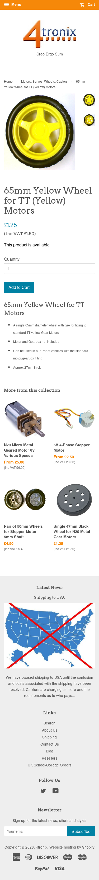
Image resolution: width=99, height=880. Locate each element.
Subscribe (81, 831)
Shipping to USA (49, 597)
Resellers (49, 758)
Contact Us (49, 744)
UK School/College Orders (50, 764)
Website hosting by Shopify (72, 847)
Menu (15, 4)
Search (49, 722)
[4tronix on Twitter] (43, 791)
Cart (91, 4)
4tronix (41, 847)
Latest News (49, 587)
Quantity (12, 259)
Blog (49, 750)
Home (8, 81)
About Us (49, 730)
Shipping (49, 736)
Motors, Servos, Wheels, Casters (44, 81)
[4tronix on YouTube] (56, 791)
